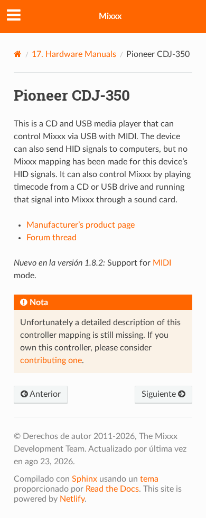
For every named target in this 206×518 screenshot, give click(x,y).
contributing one (51, 360)
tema (149, 479)
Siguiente (160, 394)
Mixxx (110, 16)
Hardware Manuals (74, 54)
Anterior (44, 394)
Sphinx (84, 479)
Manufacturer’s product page (80, 225)
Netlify (72, 499)
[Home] (18, 54)
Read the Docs (112, 489)
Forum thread (51, 237)
